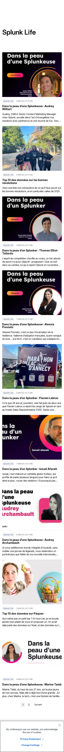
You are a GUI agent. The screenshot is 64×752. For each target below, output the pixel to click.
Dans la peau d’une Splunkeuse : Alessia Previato (28, 326)
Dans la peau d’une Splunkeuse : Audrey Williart (28, 108)
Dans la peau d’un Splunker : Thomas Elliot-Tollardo (30, 252)
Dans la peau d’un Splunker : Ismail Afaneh (29, 469)
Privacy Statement (30, 739)
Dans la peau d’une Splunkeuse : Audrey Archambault (28, 541)
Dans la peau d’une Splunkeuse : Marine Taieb (31, 684)
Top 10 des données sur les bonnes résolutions (25, 181)
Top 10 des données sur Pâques (23, 613)
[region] (32, 736)
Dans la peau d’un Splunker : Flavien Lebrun (30, 398)
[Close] (59, 725)
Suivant (38, 704)
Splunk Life (8, 101)
